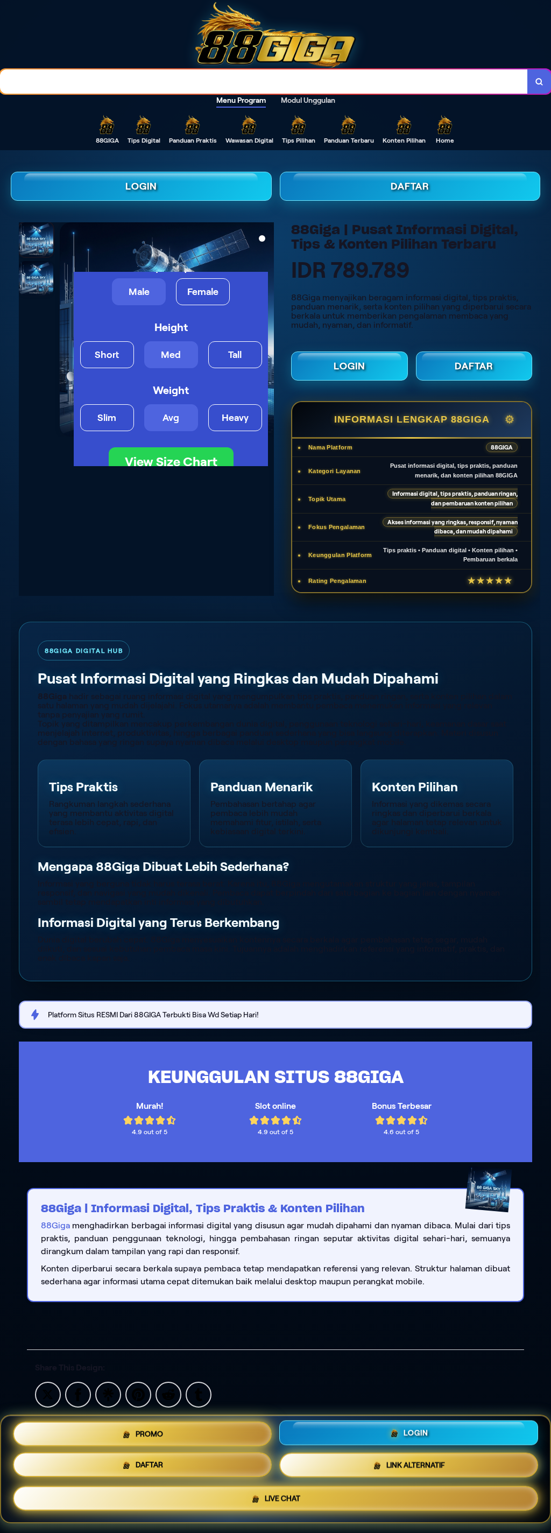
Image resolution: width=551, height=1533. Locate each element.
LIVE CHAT (282, 1501)
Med (171, 354)
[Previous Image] (68, 331)
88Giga (55, 1225)
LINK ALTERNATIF (415, 1468)
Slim (106, 417)
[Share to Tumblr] (198, 1393)
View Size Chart (171, 461)
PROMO (149, 1433)
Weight (171, 390)
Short (107, 354)
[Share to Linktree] (108, 1393)
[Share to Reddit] (168, 1393)
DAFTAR (410, 186)
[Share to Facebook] (78, 1393)
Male (139, 291)
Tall (235, 354)
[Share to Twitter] (48, 1393)
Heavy (235, 417)
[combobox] (264, 81)
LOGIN (141, 186)
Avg (171, 417)
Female (202, 291)
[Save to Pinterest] (138, 1393)
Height (171, 327)
